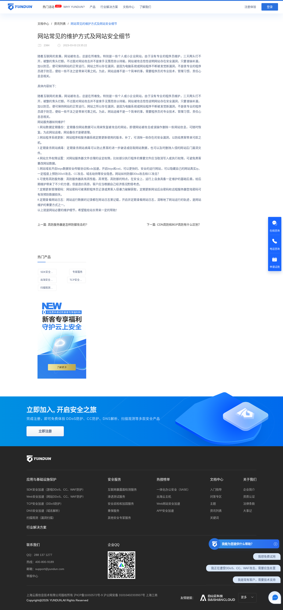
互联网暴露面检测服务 (122, 489)
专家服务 (77, 272)
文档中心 (43, 23)
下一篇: (174, 224)
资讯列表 (60, 23)
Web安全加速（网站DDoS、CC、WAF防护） (56, 496)
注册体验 (250, 7)
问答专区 (216, 496)
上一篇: (62, 224)
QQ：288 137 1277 (39, 555)
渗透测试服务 (116, 496)
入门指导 (216, 489)
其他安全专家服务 (119, 517)
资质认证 (249, 496)
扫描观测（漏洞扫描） (41, 517)
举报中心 (32, 576)
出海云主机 (164, 496)
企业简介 (249, 489)
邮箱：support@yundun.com (45, 569)
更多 (244, 597)
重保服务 (113, 510)
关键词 (214, 517)
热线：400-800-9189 (40, 562)
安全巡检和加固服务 (121, 503)
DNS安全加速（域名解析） (44, 510)
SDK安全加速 (48, 272)
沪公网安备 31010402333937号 (125, 595)
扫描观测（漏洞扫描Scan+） (48, 287)
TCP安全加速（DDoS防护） (45, 503)
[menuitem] (48, 6)
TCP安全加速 (77, 279)
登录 (270, 7)
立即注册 (45, 431)
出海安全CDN (48, 279)
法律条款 (249, 503)
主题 (213, 503)
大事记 (247, 510)
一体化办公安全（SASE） (173, 489)
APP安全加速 (165, 510)
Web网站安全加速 (168, 503)
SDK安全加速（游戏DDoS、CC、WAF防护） (56, 489)
